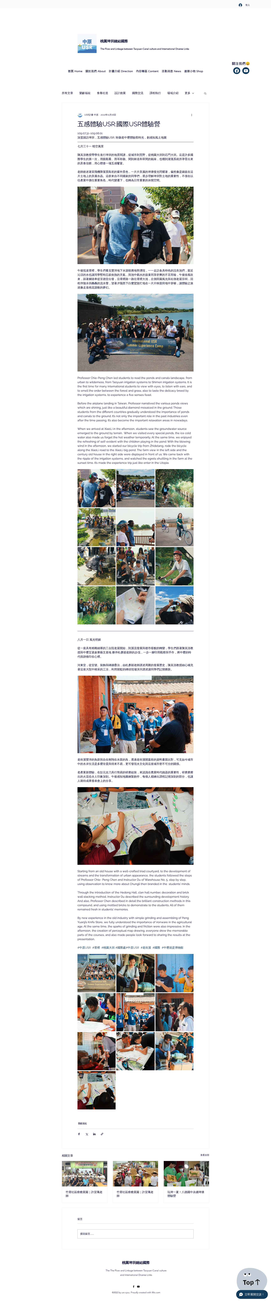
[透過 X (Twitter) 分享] (86, 1134)
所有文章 (67, 93)
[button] (205, 93)
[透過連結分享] (102, 1134)
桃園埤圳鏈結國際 (136, 1262)
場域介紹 (172, 93)
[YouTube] (138, 1286)
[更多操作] (192, 115)
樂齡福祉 (85, 93)
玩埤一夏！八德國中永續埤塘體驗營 (185, 1193)
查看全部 (204, 1155)
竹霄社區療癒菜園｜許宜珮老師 (84, 1193)
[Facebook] (236, 70)
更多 (187, 93)
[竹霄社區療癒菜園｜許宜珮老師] (84, 1173)
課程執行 (155, 93)
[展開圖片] (96, 488)
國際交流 (137, 93)
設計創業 (120, 93)
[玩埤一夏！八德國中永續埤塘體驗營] (186, 1173)
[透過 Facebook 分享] (78, 1134)
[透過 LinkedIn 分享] (94, 1134)
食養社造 (102, 93)
